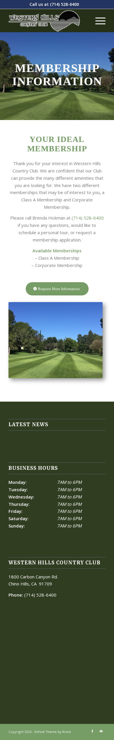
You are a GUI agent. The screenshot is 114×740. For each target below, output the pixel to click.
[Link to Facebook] (92, 731)
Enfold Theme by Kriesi (52, 731)
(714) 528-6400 (64, 4)
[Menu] (97, 20)
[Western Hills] (47, 20)
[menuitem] (97, 20)
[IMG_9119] (55, 340)
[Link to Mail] (101, 731)
